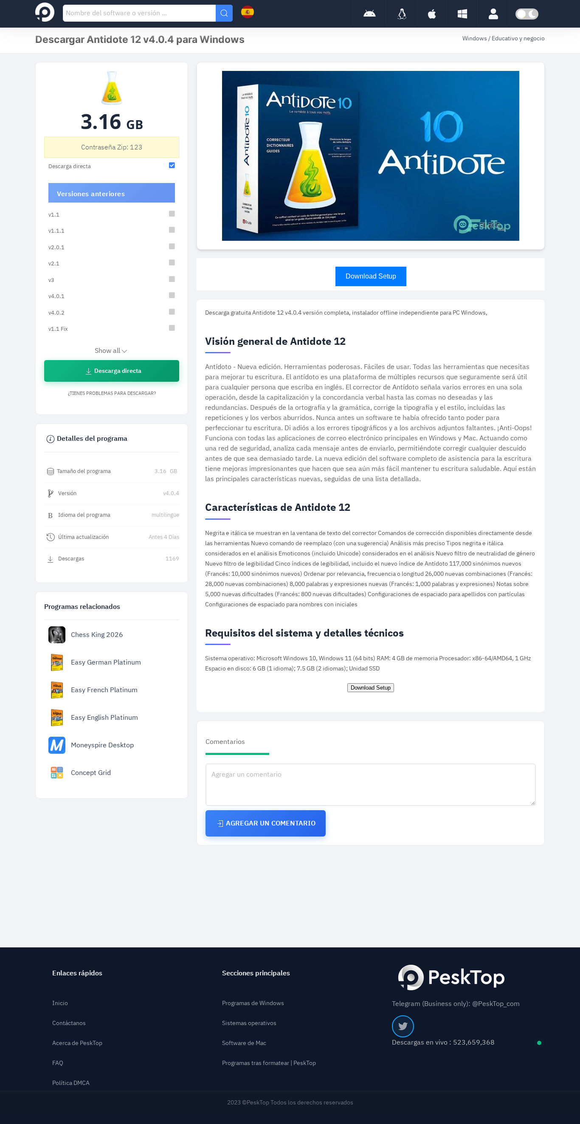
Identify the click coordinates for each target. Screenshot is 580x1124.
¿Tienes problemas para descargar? (112, 393)
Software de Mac (244, 1043)
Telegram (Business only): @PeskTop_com (456, 1004)
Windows (475, 38)
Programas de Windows (253, 1003)
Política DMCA (71, 1083)
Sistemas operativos (249, 1023)
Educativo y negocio (518, 38)
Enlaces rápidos (77, 973)
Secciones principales (256, 973)
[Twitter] (403, 1026)
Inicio (60, 1003)
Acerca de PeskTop (77, 1043)
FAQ (57, 1063)
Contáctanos (69, 1023)
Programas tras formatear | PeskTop (269, 1063)
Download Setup (371, 276)
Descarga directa (117, 370)
